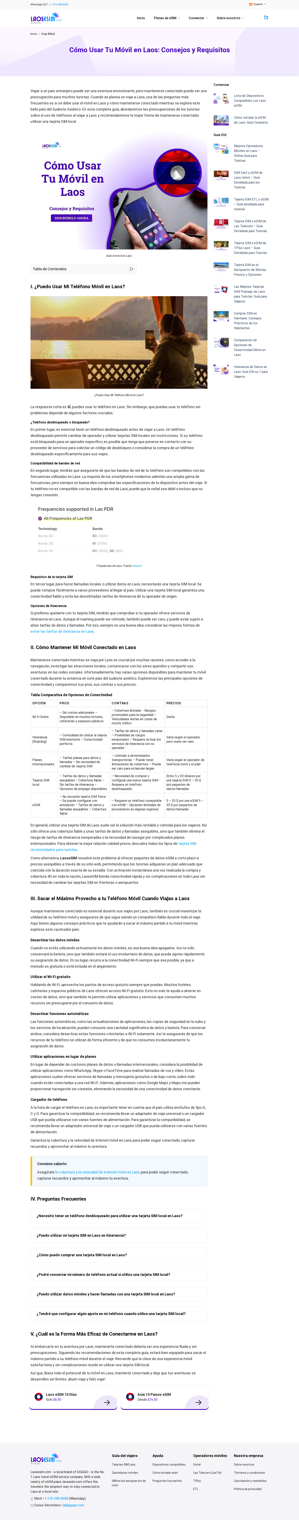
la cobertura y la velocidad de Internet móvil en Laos (97, 1172)
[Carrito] (266, 18)
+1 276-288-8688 (58, 4)
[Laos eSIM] (46, 18)
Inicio (141, 18)
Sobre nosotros (228, 18)
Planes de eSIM (165, 18)
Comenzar (196, 18)
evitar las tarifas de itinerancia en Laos (62, 631)
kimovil (137, 565)
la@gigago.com (73, 1505)
